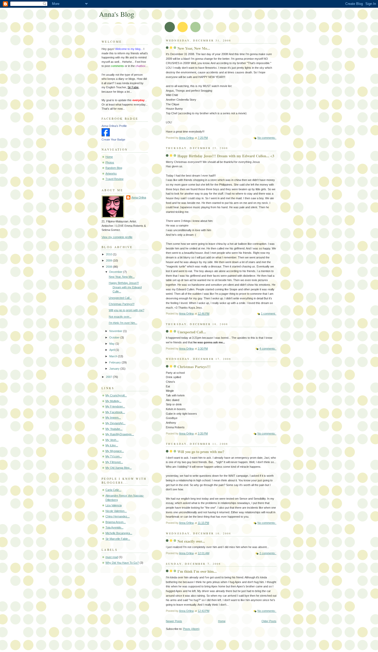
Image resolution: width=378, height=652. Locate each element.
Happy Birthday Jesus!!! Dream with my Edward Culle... (125, 287)
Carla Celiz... (113, 489)
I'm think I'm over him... (197, 571)
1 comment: (268, 313)
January (114, 368)
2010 (109, 254)
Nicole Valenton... (116, 510)
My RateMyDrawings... (119, 434)
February (115, 362)
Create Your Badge (113, 139)
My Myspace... (114, 451)
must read (111, 557)
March (113, 356)
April (112, 349)
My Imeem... (113, 417)
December (116, 271)
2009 (109, 260)
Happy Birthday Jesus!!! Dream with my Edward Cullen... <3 (225, 156)
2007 (109, 376)
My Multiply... (113, 401)
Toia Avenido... (114, 527)
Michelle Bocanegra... (118, 533)
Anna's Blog (116, 14)
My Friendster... (115, 406)
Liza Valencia (113, 505)
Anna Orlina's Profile (114, 125)
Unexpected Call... (191, 332)
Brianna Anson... (115, 522)
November (116, 331)
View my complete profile (117, 237)
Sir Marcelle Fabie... (117, 538)
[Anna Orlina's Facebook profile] (106, 135)
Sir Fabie (133, 87)
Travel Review (114, 178)
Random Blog (113, 167)
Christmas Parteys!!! (194, 366)
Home (222, 621)
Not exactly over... (191, 541)
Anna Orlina (138, 197)
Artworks (111, 173)
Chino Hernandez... (117, 516)
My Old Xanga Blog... (118, 467)
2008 (109, 266)
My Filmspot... (114, 462)
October (114, 337)
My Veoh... (112, 439)
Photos (109, 162)
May (112, 343)
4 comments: (267, 348)
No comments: (266, 137)
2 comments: (267, 553)
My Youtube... (113, 428)
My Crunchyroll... (116, 395)
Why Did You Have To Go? (122, 562)
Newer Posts (174, 621)
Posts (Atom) (191, 628)
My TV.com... (113, 456)
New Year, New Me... (193, 48)
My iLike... (111, 445)
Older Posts (269, 621)
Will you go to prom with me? (200, 451)
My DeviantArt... (115, 423)
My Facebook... (115, 412)
